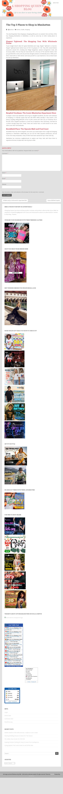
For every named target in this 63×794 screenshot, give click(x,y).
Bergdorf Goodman (38, 115)
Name (4, 172)
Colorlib (52, 774)
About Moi (56, 3)
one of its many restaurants (14, 135)
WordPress (31, 776)
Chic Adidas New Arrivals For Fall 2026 (15, 739)
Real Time (13, 666)
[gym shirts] (16, 456)
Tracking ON (18, 666)
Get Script (9, 666)
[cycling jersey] (15, 475)
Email (4, 178)
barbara (12, 29)
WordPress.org (8, 722)
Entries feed (8, 715)
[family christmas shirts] (15, 544)
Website (4, 184)
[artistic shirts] (15, 429)
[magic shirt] (15, 526)
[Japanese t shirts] (14, 501)
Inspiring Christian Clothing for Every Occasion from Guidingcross (22, 742)
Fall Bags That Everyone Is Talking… (12, 628)
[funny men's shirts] (15, 580)
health (22, 29)
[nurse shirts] (15, 376)
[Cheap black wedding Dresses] (16, 308)
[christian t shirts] (15, 394)
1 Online (28, 681)
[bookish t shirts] (15, 562)
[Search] (56, 753)
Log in (6, 712)
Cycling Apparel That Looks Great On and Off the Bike (19, 745)
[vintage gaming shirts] (14, 359)
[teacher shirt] (14, 341)
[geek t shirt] (15, 412)
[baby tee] (17, 233)
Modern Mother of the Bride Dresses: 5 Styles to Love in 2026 (21, 732)
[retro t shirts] (15, 599)
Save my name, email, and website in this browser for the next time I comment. (23, 192)
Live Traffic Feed (14, 625)
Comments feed (9, 719)
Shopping (27, 29)
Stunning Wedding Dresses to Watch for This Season (19, 736)
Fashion (18, 29)
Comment (5, 153)
